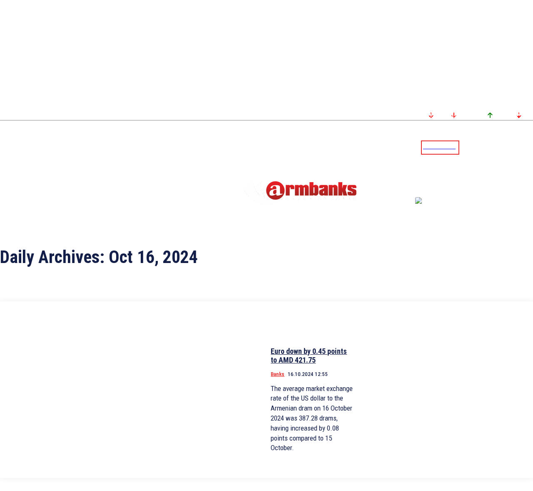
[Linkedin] (528, 147)
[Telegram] (508, 147)
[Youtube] (518, 147)
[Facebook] (498, 147)
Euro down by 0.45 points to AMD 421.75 (309, 356)
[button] (468, 147)
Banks (277, 374)
